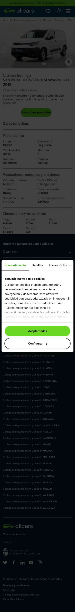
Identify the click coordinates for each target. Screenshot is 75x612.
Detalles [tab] (37, 265)
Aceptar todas (37, 330)
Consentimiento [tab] (15, 265)
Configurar (35, 343)
